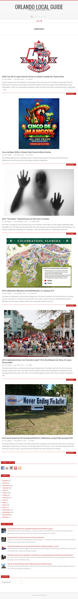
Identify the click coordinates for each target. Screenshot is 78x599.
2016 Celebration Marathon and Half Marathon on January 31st (28, 291)
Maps (4, 502)
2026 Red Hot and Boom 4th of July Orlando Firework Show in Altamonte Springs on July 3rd (33, 546)
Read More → (71, 94)
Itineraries (6, 498)
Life (4, 500)
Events (30, 79)
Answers (5, 481)
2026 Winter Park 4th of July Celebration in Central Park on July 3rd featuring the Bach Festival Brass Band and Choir (40, 555)
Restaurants (7, 512)
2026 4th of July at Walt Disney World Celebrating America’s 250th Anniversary (29, 564)
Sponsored (6, 515)
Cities (4, 490)
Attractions (35, 221)
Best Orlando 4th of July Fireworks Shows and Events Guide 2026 (25, 537)
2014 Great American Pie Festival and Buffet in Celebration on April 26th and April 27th (37, 438)
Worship (5, 517)
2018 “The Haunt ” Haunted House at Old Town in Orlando (25, 219)
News (4, 505)
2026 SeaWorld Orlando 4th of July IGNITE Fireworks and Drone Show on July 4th (30, 528)
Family (32, 440)
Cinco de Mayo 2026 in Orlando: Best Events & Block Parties (26, 152)
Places (5, 507)
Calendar (6, 488)
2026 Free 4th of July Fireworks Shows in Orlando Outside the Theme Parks (33, 77)
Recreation (33, 293)
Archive (5, 483)
